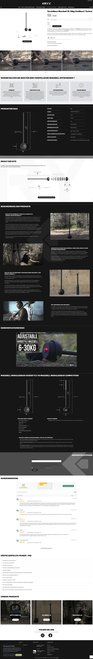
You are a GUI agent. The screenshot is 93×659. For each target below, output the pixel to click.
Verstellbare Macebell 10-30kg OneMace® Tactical (34, 501)
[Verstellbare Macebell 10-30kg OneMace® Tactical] (26, 501)
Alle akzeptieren (18, 655)
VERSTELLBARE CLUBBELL (41, 7)
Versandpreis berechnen (51, 41)
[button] (90, 7)
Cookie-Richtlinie (6, 652)
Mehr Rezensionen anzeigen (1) (46, 548)
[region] (12, 651)
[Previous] (18, 22)
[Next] (36, 22)
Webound (57, 657)
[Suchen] (1, 7)
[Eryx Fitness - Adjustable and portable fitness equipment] (46, 3)
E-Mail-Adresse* (34, 459)
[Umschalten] (2, 561)
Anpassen (5, 655)
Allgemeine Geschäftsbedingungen (53, 649)
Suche (75, 492)
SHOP (20, 7)
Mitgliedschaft (49, 654)
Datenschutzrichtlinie (48, 468)
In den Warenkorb (57, 26)
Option (48, 19)
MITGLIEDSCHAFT (71, 7)
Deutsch (89, 0)
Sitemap (48, 652)
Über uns (48, 645)
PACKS (22, 7)
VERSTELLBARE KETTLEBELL (29, 7)
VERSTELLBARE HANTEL (62, 7)
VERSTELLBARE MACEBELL (52, 7)
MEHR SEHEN (15, 619)
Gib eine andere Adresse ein (52, 45)
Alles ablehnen (11, 655)
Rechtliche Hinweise (50, 647)
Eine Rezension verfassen (68, 486)
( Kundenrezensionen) (54, 14)
